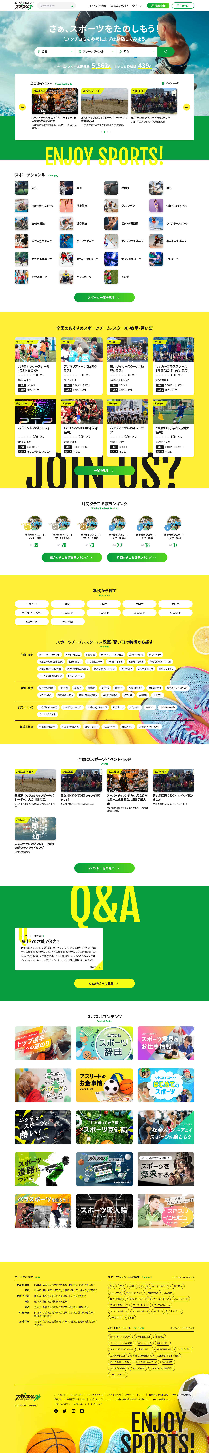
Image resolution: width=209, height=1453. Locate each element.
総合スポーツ (174, 1311)
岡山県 (37, 1312)
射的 (143, 1286)
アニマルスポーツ (162, 1305)
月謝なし (150, 707)
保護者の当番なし (70, 726)
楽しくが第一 (155, 654)
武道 (122, 1286)
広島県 (46, 1312)
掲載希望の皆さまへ (76, 1399)
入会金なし (134, 707)
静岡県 (46, 1301)
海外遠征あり (155, 688)
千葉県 (66, 1290)
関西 (27, 1307)
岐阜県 (37, 1301)
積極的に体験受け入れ (160, 661)
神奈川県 (47, 1290)
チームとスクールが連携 (112, 654)
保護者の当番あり (47, 726)
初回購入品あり (167, 707)
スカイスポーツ (181, 1298)
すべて (183, 1277)
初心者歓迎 (126, 668)
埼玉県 (57, 1290)
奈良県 (72, 1307)
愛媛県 (37, 1316)
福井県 (81, 1296)
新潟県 (55, 1296)
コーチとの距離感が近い (50, 675)
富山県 (63, 1296)
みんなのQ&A (121, 5)
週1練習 (119, 688)
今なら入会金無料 (47, 714)
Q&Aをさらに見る (101, 983)
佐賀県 (46, 1321)
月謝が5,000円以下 (72, 707)
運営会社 (58, 1399)
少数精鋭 (90, 654)
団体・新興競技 (117, 1298)
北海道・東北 (23, 1285)
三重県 (63, 1301)
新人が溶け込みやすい (104, 668)
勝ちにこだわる (136, 654)
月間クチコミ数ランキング (134, 557)
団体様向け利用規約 (181, 1394)
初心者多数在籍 (145, 668)
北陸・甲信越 (23, 1296)
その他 (131, 1317)
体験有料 (157, 695)
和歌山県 (82, 1307)
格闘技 (132, 1286)
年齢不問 (67, 622)
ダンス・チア (115, 1292)
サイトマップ (96, 1404)
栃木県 (83, 1290)
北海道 (37, 1285)
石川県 (72, 1296)
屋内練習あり (45, 695)
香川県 (81, 1312)
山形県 (81, 1285)
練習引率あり (91, 726)
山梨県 (37, 1296)
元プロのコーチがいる (49, 654)
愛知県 (55, 1301)
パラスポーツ (116, 1317)
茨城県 (74, 1290)
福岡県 (37, 1321)
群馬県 (91, 1290)
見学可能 (128, 695)
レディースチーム (75, 675)
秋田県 (72, 1285)
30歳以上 (103, 613)
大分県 (72, 1321)
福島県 (89, 1285)
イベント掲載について (162, 1399)
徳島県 (89, 1312)
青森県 (46, 1285)
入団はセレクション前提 (50, 668)
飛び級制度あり (94, 661)
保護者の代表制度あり (149, 726)
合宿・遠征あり (135, 688)
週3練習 (91, 688)
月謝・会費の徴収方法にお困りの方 (132, 1399)
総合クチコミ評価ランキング (69, 557)
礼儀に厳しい (75, 661)
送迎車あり (127, 726)
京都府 (55, 1307)
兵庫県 (46, 1307)
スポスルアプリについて (100, 1399)
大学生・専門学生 (31, 613)
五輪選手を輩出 (136, 661)
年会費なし (118, 707)
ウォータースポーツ (160, 1286)
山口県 (72, 1312)
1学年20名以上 (73, 654)
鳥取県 (55, 1312)
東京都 (37, 1290)
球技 (112, 1286)
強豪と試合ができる (88, 695)
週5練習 (64, 688)
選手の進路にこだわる (77, 668)
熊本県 (63, 1321)
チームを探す (60, 1394)
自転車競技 (153, 1292)
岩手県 (55, 1285)
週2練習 (105, 688)
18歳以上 (67, 613)
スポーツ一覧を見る (101, 297)
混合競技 (168, 1292)
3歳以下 (31, 604)
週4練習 (77, 688)
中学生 (140, 604)
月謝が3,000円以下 (48, 707)
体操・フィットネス (134, 1292)
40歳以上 (139, 613)
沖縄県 (37, 1325)
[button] (101, 132)
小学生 (103, 604)
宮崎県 (81, 1321)
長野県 (46, 1296)
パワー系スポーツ (160, 1298)
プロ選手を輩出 (115, 661)
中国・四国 (24, 1312)
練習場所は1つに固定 (177, 688)
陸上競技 (178, 1286)
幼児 (67, 604)
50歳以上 (175, 613)
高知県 (46, 1316)
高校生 (175, 604)
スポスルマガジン (62, 1404)
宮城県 (63, 1285)
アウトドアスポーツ (119, 1305)
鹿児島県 (90, 1321)
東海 (27, 1301)
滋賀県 (63, 1307)
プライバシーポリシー (135, 1394)
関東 (27, 1290)
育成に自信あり (166, 668)
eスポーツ (158, 1311)
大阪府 (37, 1307)
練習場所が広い (65, 695)
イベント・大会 (99, 5)
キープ (139, 5)
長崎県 (55, 1321)
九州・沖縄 (24, 1321)
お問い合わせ (80, 1404)
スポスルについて (95, 1394)
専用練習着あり (110, 695)
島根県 (63, 1312)
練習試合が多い (46, 688)
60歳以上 (31, 622)
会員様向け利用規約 (158, 1394)
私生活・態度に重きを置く (51, 661)
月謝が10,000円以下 (97, 707)
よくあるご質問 (114, 1394)
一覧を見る (101, 470)
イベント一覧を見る (101, 868)
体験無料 (143, 695)
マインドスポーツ (140, 1311)
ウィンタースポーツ (138, 1298)
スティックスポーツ (118, 1311)
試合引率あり (110, 726)
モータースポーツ (141, 1305)
